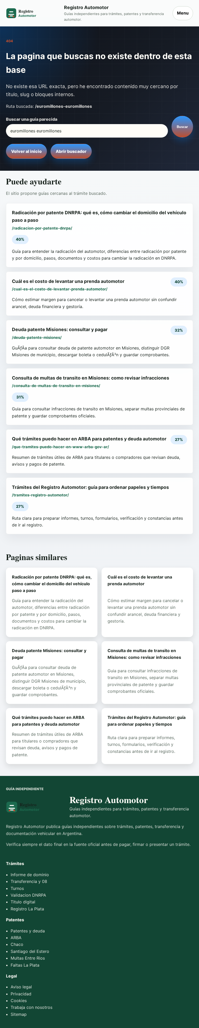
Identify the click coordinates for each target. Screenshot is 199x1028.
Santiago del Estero (30, 951)
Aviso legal (21, 986)
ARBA (16, 937)
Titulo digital (23, 901)
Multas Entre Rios (28, 958)
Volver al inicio (26, 151)
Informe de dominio (30, 874)
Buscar (182, 127)
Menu (183, 13)
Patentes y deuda (28, 930)
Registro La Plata (27, 908)
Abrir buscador (71, 151)
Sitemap (19, 1014)
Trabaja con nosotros (31, 1007)
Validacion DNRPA (28, 895)
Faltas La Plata (25, 965)
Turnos (17, 888)
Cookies (19, 1000)
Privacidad (21, 993)
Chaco (17, 944)
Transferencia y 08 (29, 881)
